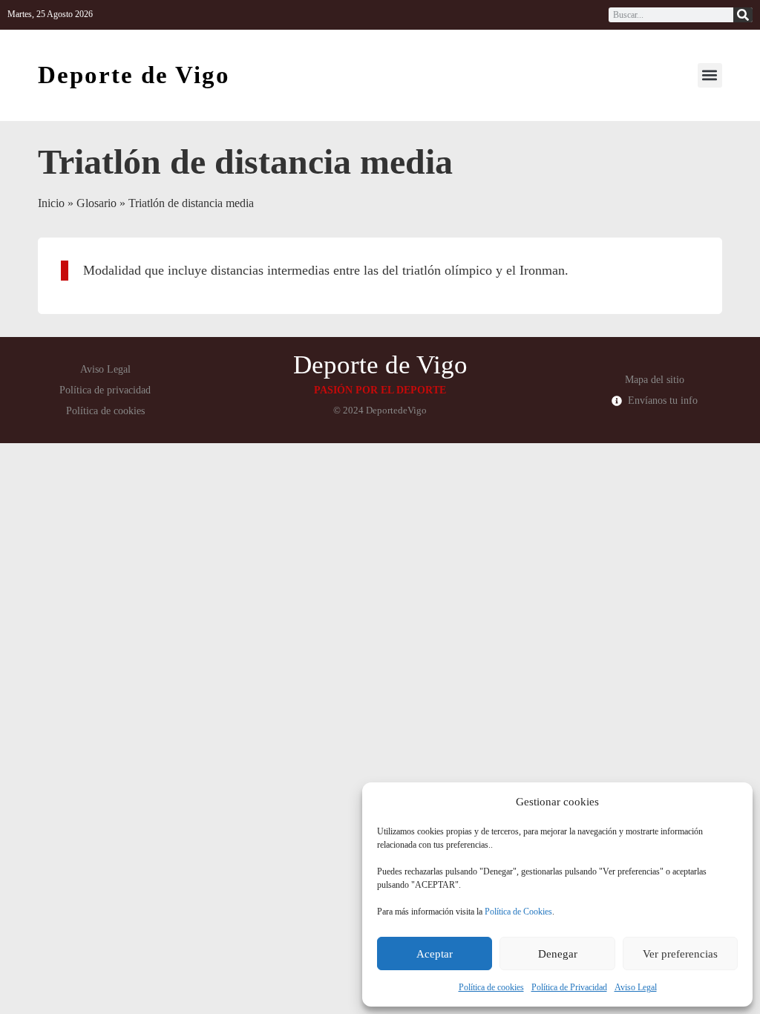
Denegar (557, 954)
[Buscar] (743, 14)
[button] (710, 75)
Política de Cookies (518, 911)
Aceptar (434, 954)
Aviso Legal (636, 987)
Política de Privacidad (569, 987)
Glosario (96, 203)
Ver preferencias (680, 954)
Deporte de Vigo (134, 75)
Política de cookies (491, 987)
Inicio (51, 203)
